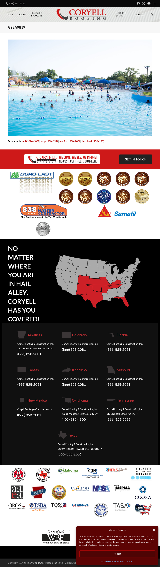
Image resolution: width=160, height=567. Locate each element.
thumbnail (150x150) (93, 141)
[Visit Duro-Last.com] (32, 181)
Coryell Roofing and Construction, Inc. (38, 562)
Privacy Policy (126, 561)
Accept (117, 553)
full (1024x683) (30, 141)
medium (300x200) (70, 141)
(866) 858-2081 (17, 3)
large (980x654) (49, 141)
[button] (153, 530)
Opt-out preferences (110, 561)
